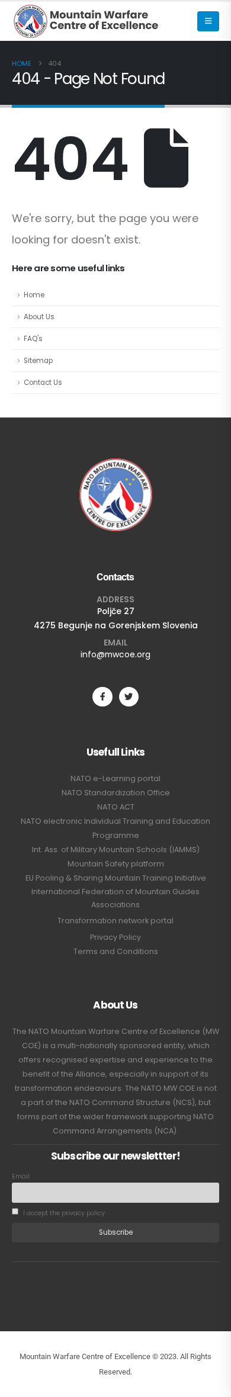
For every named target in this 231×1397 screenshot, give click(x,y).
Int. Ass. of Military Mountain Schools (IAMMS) (116, 849)
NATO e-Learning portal (115, 778)
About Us (39, 317)
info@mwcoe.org (115, 654)
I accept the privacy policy (63, 1213)
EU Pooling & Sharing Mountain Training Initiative (115, 878)
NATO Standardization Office (116, 793)
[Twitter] (129, 696)
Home (34, 295)
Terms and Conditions (115, 951)
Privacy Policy (115, 937)
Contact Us (43, 382)
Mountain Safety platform (116, 864)
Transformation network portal (115, 921)
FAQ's (33, 338)
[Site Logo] (86, 21)
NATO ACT (115, 807)
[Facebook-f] (102, 696)
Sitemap (38, 360)
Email (21, 1176)
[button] (208, 21)
